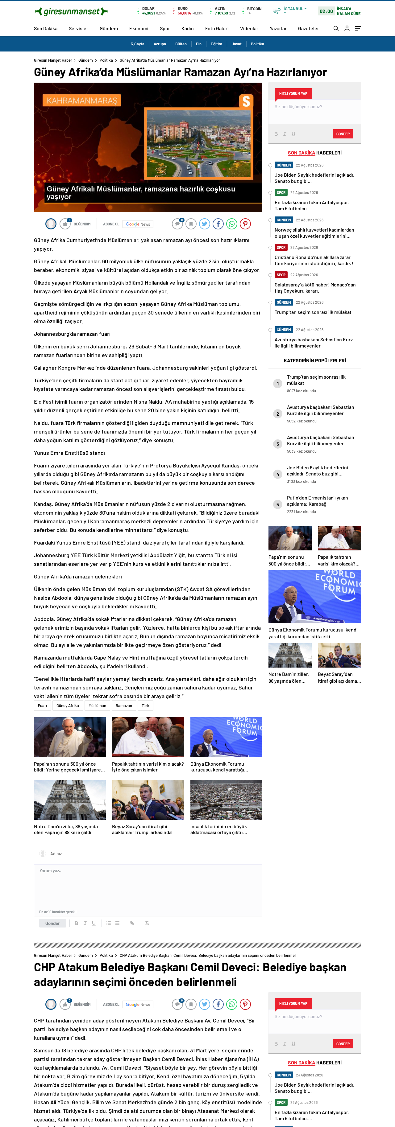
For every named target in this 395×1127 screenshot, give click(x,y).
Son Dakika (45, 28)
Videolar (249, 28)
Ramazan (124, 705)
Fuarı (42, 705)
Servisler (78, 28)
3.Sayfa (137, 43)
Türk (145, 705)
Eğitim (216, 43)
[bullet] (117, 923)
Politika (257, 43)
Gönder (52, 923)
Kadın (187, 28)
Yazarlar (278, 28)
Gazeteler (308, 28)
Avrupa (160, 43)
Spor (165, 28)
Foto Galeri (217, 28)
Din (199, 43)
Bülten (181, 43)
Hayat (236, 43)
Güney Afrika (67, 705)
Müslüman (97, 705)
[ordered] (108, 923)
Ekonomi (138, 28)
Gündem (109, 28)
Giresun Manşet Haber (53, 60)
